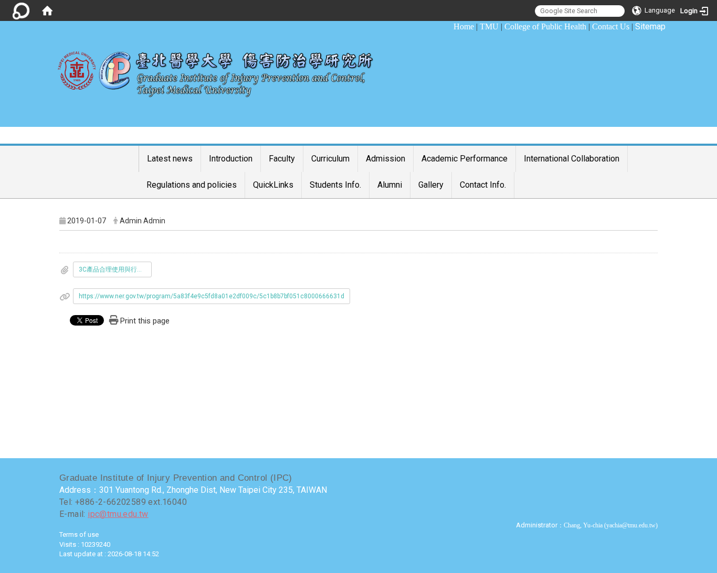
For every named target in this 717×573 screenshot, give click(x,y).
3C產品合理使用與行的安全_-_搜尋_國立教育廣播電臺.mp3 (115, 269)
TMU (489, 26)
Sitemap (650, 26)
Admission (385, 159)
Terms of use (79, 534)
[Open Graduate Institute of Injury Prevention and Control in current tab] (223, 68)
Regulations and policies (191, 185)
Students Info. (335, 185)
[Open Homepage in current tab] (47, 10)
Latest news (170, 159)
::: (448, 26)
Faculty (282, 159)
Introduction (230, 159)
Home (464, 26)
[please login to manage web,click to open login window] (21, 10)
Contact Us (610, 26)
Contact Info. (483, 185)
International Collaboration (571, 159)
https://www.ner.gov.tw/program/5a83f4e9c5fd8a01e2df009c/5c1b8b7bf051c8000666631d (211, 296)
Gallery (431, 185)
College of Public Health (545, 26)
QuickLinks (273, 185)
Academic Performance (464, 159)
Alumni (389, 185)
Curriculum (330, 159)
